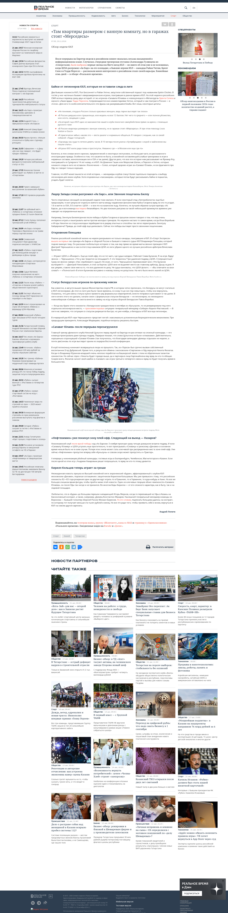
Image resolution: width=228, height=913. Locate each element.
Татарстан (80, 536)
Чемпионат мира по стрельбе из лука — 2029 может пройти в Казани (27, 404)
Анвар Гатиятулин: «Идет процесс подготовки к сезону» (29, 437)
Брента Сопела (166, 98)
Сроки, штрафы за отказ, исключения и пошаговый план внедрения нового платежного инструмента (154, 730)
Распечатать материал (163, 547)
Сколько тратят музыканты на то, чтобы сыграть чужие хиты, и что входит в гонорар (70, 776)
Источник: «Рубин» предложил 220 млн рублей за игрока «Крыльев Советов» (26, 350)
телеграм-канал (85, 522)
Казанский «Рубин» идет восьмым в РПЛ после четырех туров (28, 317)
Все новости (36, 29)
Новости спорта (29, 25)
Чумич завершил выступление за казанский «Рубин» (28, 188)
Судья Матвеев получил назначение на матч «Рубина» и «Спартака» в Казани (27, 274)
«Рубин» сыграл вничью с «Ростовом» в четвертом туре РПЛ (28, 382)
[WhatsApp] (67, 547)
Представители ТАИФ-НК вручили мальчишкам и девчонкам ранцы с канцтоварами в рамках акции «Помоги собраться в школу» (112, 722)
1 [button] (192, 59)
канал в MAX (125, 522)
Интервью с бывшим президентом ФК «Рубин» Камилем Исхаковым (195, 786)
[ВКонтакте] (165, 24)
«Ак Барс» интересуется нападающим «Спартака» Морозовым (29, 263)
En (194, 7)
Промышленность (77, 16)
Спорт (173, 16)
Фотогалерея (86, 8)
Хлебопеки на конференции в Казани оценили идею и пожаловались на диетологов (112, 778)
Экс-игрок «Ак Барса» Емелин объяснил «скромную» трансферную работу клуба (27, 339)
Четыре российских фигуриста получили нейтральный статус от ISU (28, 162)
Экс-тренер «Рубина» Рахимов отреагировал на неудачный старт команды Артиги (28, 361)
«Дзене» (118, 525)
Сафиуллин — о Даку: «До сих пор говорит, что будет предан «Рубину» (27, 151)
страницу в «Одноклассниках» (150, 522)
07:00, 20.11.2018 (58, 41)
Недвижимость (98, 16)
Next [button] (216, 45)
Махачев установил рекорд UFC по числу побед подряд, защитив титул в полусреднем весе (28, 371)
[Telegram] (74, 547)
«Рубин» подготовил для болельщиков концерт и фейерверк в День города (27, 252)
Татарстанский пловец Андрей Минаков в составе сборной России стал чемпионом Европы (28, 328)
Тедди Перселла (80, 101)
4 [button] (203, 59)
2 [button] (195, 59)
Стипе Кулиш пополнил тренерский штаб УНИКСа (29, 221)
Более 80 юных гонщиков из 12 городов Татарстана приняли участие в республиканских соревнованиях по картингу (196, 615)
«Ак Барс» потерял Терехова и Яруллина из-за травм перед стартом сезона (27, 231)
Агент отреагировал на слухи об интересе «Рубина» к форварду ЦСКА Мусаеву (28, 306)
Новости (70, 8)
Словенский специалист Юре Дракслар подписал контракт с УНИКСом (26, 242)
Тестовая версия (123, 905)
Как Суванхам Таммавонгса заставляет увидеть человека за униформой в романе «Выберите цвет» (113, 612)
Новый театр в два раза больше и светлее (155, 783)
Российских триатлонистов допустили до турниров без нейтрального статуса (28, 102)
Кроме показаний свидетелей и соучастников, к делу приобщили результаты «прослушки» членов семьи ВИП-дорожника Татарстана (154, 837)
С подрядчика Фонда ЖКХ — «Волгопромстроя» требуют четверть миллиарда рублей (112, 666)
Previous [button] (180, 45)
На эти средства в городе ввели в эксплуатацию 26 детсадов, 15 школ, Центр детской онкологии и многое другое (197, 730)
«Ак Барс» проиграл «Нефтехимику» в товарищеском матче (27, 458)
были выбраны (79, 64)
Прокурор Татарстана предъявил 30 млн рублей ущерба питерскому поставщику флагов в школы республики (113, 834)
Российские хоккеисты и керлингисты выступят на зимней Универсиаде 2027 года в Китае (27, 39)
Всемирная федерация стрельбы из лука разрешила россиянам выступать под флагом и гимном (28, 416)
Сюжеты (120, 8)
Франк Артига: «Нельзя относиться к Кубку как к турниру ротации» (28, 140)
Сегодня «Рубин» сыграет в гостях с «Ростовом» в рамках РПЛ (26, 428)
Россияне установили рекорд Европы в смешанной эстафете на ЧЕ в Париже (27, 447)
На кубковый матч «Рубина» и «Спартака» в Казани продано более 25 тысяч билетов (27, 212)
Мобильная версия (124, 901)
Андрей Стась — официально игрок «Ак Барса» (26, 122)
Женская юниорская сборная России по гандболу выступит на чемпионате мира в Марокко (27, 51)
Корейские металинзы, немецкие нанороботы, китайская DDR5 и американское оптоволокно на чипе (196, 672)
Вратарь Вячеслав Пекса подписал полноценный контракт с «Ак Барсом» (26, 91)
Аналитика (41, 16)
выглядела (81, 208)
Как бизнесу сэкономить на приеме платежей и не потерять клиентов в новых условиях (155, 615)
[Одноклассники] (172, 24)
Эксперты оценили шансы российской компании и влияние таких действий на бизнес (197, 840)
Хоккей (67, 536)
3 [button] (199, 59)
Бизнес (125, 16)
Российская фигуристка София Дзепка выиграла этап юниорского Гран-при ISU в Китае (28, 63)
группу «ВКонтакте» (106, 522)
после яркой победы (81, 443)
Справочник (104, 8)
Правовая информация (185, 902)
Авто (113, 16)
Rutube (107, 525)
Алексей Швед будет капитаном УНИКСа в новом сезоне (28, 130)
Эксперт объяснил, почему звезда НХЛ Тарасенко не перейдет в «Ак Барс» (27, 296)
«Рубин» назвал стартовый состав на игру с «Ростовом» (25, 393)
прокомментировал (94, 308)
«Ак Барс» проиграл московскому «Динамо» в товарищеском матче (27, 112)
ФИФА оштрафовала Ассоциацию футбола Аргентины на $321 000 (28, 74)
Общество (187, 16)
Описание (184, 906)
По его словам (124, 499)
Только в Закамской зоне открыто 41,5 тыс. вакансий (71, 667)
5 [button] (205, 98)
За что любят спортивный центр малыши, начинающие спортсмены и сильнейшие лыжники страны (70, 614)
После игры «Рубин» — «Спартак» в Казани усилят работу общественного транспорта (28, 285)
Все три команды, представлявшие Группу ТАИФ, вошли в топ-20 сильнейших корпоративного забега (70, 720)
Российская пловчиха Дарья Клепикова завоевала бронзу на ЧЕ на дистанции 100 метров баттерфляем (28, 470)
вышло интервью (60, 241)
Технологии (140, 16)
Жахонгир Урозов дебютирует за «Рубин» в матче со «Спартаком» (28, 172)
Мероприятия (158, 16)
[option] (198, 45)
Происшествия (58, 821)
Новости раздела (29, 480)
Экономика (57, 16)
